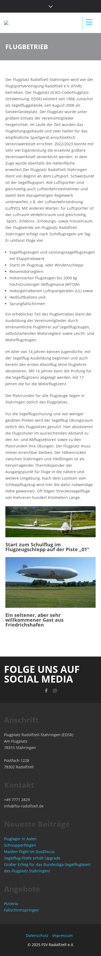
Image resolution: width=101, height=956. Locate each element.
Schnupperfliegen (20, 845)
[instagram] (55, 691)
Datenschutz (37, 935)
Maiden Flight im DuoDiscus (29, 851)
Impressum (62, 935)
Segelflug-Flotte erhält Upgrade (32, 858)
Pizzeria (11, 903)
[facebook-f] (46, 691)
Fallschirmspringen (21, 910)
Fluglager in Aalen (20, 838)
